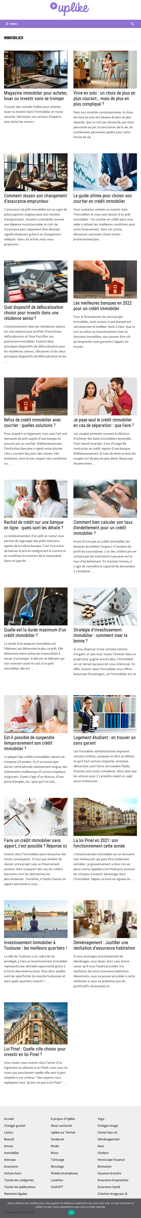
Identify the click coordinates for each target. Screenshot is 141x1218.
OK (71, 1212)
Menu (13, 24)
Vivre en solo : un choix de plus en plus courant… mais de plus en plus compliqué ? (104, 98)
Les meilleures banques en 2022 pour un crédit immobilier (102, 305)
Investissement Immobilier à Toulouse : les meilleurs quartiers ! (35, 945)
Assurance (11, 1166)
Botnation (104, 1166)
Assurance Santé (108, 1187)
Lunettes (57, 1180)
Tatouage (57, 1159)
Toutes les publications (20, 1187)
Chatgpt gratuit (15, 1125)
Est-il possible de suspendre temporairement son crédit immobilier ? (29, 743)
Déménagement (108, 1139)
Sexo (100, 1146)
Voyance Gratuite (109, 1173)
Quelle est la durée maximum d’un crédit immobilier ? (35, 632)
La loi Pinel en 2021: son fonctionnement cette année (99, 843)
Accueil (9, 1119)
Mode (55, 1146)
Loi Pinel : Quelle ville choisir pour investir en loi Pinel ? (35, 1051)
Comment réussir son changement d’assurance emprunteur (35, 198)
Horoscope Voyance (111, 1159)
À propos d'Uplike (63, 1119)
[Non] (136, 1208)
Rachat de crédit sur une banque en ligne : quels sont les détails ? (33, 525)
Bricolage (57, 1166)
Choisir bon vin (107, 1132)
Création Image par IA (112, 1193)
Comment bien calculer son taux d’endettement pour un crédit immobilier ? (103, 528)
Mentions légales (15, 1193)
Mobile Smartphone (64, 1173)
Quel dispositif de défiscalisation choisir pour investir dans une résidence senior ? (33, 313)
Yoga (100, 1119)
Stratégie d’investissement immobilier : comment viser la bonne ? (100, 635)
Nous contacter (61, 1125)
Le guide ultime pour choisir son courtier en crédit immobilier (102, 198)
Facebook (57, 1139)
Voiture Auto (12, 1173)
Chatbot (103, 1153)
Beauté (9, 1139)
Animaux (10, 1159)
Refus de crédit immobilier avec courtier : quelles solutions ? (32, 422)
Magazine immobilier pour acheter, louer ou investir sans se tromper (35, 95)
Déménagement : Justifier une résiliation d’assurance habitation (104, 945)
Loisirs (8, 1132)
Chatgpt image (107, 1125)
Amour (8, 1146)
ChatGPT (57, 1187)
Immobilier (11, 1153)
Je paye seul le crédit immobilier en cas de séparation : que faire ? (103, 422)
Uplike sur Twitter (63, 1132)
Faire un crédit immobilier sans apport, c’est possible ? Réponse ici (35, 843)
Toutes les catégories (19, 1180)
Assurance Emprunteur (113, 1180)
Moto (54, 1153)
